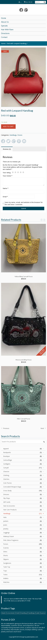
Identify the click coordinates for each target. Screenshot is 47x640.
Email (5, 197)
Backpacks (7, 452)
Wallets (5, 578)
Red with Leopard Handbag (16, 43)
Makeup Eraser (8, 536)
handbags (32, 613)
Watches (6, 582)
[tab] (7, 149)
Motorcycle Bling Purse (23, 360)
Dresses (6, 494)
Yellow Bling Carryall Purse (24, 276)
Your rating (6, 173)
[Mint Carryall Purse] (23, 390)
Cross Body (7, 491)
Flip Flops (6, 498)
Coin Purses (7, 483)
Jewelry (5, 529)
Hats (5, 517)
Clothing (6, 475)
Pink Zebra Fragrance (10, 540)
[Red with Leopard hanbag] (23, 77)
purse (43, 613)
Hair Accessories (9, 506)
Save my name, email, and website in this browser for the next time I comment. (24, 203)
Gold (17, 613)
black (3, 613)
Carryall (6, 468)
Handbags (13, 135)
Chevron (6, 471)
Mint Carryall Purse (23, 419)
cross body (10, 613)
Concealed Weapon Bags (12, 487)
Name (5, 188)
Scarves (6, 548)
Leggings (6, 533)
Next (42, 428)
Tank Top (6, 567)
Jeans (5, 525)
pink (38, 613)
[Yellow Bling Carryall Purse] (23, 248)
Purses (19, 135)
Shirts (5, 552)
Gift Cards (6, 502)
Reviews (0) (7, 149)
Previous (6, 428)
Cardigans (6, 464)
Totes (5, 574)
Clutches (6, 479)
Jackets (5, 521)
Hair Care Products (10, 510)
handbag (24, 613)
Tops (5, 571)
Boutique (6, 456)
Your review (7, 176)
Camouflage (7, 460)
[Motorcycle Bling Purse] (23, 319)
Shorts (5, 555)
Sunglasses (7, 563)
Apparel (6, 449)
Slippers (6, 559)
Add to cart (8, 126)
